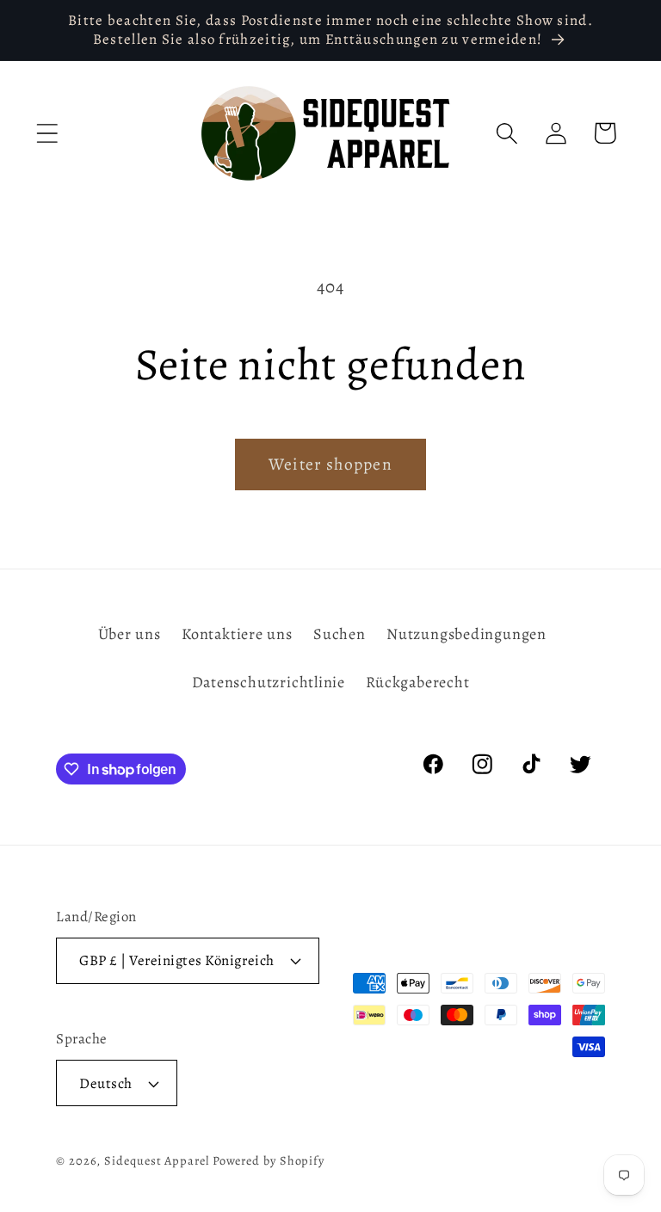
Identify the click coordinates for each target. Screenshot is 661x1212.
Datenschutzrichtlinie (268, 682)
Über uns (129, 634)
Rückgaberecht (417, 682)
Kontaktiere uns (237, 634)
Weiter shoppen (330, 464)
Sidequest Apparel (156, 1160)
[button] (46, 132)
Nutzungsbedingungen (466, 634)
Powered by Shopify (268, 1160)
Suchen (339, 634)
